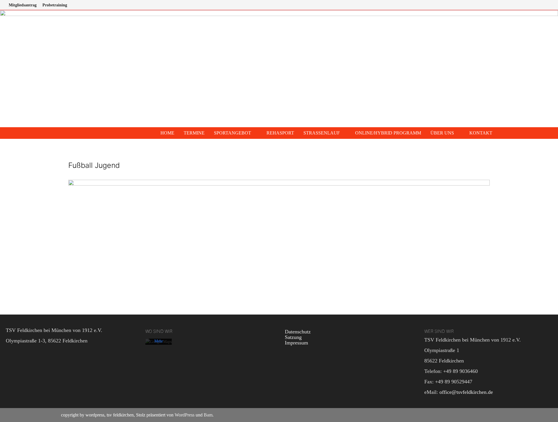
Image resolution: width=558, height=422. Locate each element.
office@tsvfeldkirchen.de (466, 392)
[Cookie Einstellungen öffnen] (13, 414)
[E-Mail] (549, 5)
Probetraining (54, 5)
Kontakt (480, 132)
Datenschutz (298, 332)
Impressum (296, 343)
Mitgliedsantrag (23, 5)
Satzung (293, 337)
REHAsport (280, 132)
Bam (208, 414)
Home (167, 132)
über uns (442, 132)
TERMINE (194, 132)
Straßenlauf (321, 132)
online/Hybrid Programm (388, 132)
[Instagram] (542, 5)
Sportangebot (232, 132)
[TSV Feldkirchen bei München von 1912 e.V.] (279, 68)
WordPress (184, 414)
